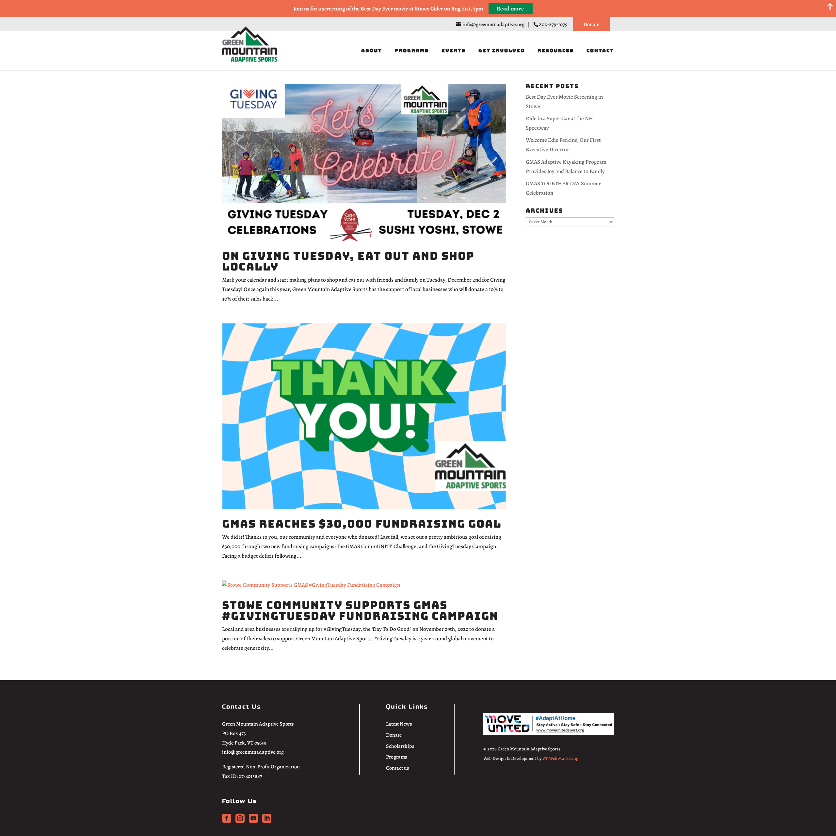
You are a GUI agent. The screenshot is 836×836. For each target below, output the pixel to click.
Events (454, 51)
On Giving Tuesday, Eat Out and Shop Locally (348, 261)
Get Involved (501, 51)
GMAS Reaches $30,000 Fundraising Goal (362, 523)
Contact (600, 51)
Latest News (399, 724)
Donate (591, 24)
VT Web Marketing (560, 758)
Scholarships (400, 746)
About (371, 51)
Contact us (397, 768)
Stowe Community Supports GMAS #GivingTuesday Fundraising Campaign (360, 610)
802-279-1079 (553, 24)
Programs (412, 51)
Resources (556, 51)
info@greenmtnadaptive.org (253, 752)
